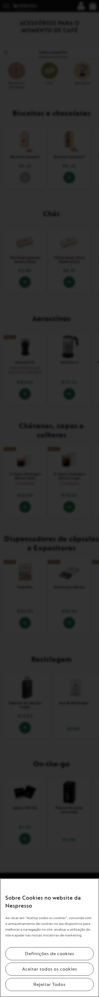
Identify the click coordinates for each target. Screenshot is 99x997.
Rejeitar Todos (49, 984)
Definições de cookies (49, 954)
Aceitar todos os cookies (49, 969)
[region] (49, 937)
